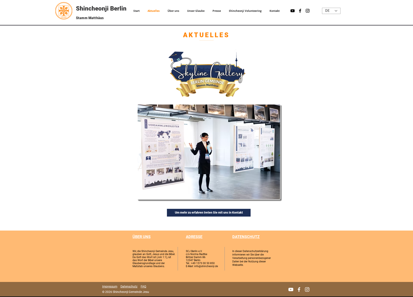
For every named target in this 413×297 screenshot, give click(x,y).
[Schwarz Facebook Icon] (300, 10)
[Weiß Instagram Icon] (307, 289)
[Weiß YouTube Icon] (291, 289)
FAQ (143, 286)
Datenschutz (128, 286)
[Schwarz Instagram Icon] (307, 10)
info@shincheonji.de (206, 266)
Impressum (109, 286)
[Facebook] (299, 289)
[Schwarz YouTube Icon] (292, 10)
